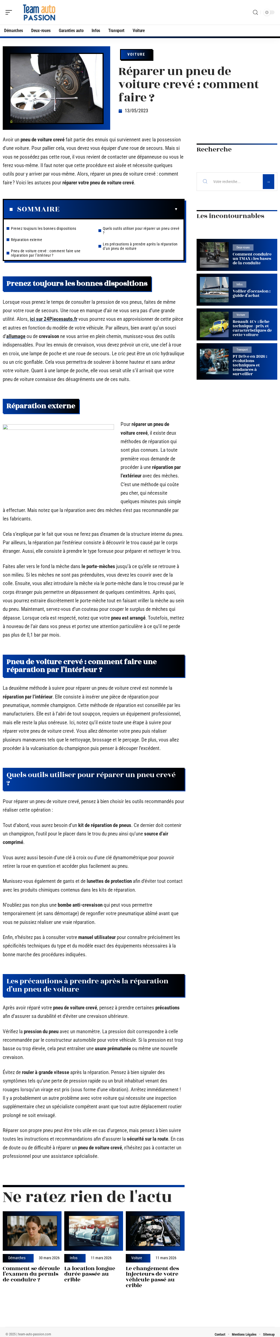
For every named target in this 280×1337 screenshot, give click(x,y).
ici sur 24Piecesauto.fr (53, 319)
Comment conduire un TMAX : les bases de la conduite (252, 258)
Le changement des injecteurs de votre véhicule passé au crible (152, 1277)
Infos (73, 1258)
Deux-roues (243, 247)
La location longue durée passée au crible (89, 1274)
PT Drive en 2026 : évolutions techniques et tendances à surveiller (250, 365)
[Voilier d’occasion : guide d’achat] (214, 289)
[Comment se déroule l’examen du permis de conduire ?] (32, 1231)
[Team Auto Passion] (39, 12)
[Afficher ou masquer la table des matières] (119, 209)
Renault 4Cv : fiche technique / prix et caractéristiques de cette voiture (252, 328)
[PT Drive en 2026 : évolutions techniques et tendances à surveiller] (214, 361)
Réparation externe (26, 239)
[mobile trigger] (10, 12)
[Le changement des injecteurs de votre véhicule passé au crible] (155, 1231)
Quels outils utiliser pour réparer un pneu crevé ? (141, 230)
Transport (242, 349)
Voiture (136, 54)
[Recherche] (255, 12)
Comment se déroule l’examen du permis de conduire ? (31, 1274)
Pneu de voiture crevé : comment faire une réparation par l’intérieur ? (46, 253)
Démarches (16, 1258)
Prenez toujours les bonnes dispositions (43, 228)
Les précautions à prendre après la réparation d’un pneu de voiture (140, 246)
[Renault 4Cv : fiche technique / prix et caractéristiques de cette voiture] (214, 324)
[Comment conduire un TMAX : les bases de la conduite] (214, 255)
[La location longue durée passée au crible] (93, 1231)
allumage (15, 336)
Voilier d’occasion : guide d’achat (251, 293)
